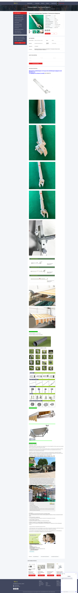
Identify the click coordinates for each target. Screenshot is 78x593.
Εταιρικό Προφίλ (41, 582)
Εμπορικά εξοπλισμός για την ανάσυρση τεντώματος (50, 572)
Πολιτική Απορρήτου (48, 585)
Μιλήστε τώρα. (48, 33)
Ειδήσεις (47, 582)
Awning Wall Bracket (35, 556)
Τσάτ (20, 42)
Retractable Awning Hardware (45, 556)
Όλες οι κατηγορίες (59, 585)
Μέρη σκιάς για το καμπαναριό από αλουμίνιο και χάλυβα (31, 572)
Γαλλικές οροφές (17, 22)
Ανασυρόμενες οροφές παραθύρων (61, 584)
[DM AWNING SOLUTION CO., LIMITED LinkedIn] (61, 1)
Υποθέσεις (47, 583)
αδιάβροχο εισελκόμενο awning (19, 17)
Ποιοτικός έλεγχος (41, 584)
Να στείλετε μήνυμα (36, 63)
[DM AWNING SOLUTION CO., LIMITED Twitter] (60, 1)
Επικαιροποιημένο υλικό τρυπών (19, 15)
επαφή (39, 585)
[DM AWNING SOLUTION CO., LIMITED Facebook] (45, 30)
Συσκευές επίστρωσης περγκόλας (19, 29)
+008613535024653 (20, 40)
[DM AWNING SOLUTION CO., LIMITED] (15, 3)
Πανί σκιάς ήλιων (17, 27)
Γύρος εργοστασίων (41, 583)
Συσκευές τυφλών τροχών (18, 32)
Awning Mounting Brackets (54, 556)
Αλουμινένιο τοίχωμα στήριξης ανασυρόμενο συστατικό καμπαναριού (60, 572)
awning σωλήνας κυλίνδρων (18, 24)
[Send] (76, 592)
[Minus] (75, 573)
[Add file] (61, 592)
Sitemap (47, 584)
